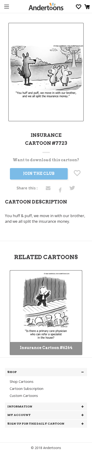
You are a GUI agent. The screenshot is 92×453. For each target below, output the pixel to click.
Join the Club (38, 173)
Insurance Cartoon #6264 (46, 348)
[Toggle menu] (6, 6)
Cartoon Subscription (26, 388)
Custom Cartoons (24, 395)
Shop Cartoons (21, 381)
